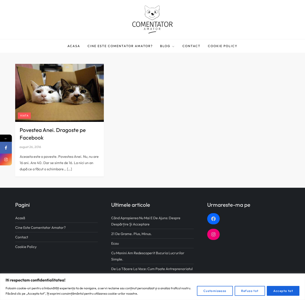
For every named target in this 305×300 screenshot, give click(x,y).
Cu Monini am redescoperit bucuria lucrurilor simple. (147, 256)
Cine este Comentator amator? (120, 46)
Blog (165, 46)
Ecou (115, 243)
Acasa (73, 46)
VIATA (24, 115)
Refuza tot (250, 291)
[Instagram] (6, 159)
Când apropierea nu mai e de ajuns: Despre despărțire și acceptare (145, 221)
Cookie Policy (222, 46)
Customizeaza (214, 291)
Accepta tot (283, 291)
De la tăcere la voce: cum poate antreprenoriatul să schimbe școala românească (152, 272)
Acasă (20, 218)
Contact (191, 46)
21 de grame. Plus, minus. (131, 233)
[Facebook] (6, 148)
